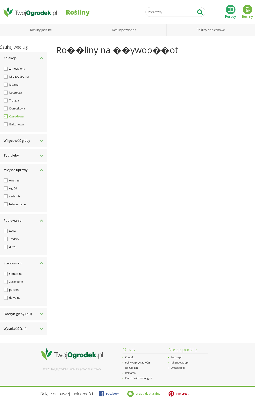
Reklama (130, 373)
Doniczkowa (17, 108)
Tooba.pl (176, 357)
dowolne (14, 298)
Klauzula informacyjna (138, 378)
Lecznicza (15, 92)
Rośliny (247, 16)
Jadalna (14, 84)
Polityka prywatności (137, 362)
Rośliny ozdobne (124, 30)
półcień (14, 290)
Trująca (14, 100)
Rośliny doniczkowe (211, 30)
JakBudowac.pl (179, 362)
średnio (14, 239)
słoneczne (15, 274)
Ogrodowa (16, 116)
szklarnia (14, 196)
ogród (13, 188)
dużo (12, 247)
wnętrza (14, 180)
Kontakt (129, 357)
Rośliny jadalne (41, 30)
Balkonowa (16, 124)
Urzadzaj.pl (178, 367)
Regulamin (131, 367)
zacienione (16, 282)
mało (12, 231)
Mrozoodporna (19, 76)
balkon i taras (17, 204)
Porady (230, 16)
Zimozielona (17, 68)
